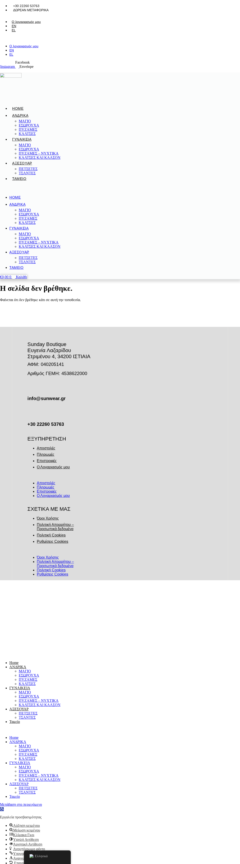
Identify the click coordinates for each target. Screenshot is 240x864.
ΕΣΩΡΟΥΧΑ (29, 125)
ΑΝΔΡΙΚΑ (20, 115)
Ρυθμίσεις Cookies (52, 541)
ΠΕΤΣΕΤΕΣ (28, 169)
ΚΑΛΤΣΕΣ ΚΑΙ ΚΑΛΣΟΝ (39, 158)
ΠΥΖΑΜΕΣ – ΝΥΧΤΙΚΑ (39, 153)
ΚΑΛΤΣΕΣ (27, 134)
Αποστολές (46, 448)
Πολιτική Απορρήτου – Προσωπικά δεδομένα (55, 527)
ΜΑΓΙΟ (25, 121)
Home (17, 108)
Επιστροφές (47, 461)
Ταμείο (19, 179)
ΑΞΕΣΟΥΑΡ (22, 163)
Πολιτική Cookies (51, 535)
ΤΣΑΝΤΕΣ (27, 173)
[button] (32, 38)
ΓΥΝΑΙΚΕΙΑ (21, 139)
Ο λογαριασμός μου (26, 22)
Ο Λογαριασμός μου (53, 467)
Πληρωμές (45, 454)
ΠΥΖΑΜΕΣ (28, 129)
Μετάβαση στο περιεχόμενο (21, 804)
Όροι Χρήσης (48, 518)
